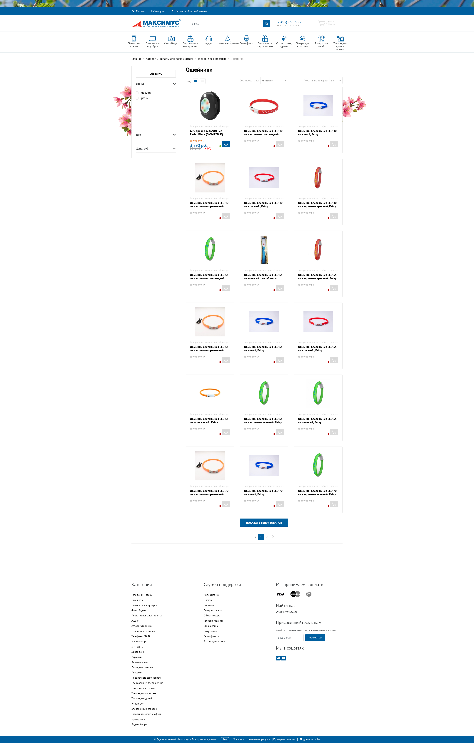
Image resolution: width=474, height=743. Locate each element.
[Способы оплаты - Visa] (280, 594)
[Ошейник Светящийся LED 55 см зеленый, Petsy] (318, 393)
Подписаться (315, 637)
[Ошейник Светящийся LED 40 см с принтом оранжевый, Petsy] (210, 178)
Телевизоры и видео (143, 631)
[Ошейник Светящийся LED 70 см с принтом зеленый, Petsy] (318, 465)
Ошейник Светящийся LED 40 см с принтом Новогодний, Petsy (263, 134)
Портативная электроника (146, 615)
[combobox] (274, 80)
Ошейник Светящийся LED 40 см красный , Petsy (263, 204)
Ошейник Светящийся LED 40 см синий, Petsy (317, 132)
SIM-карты (137, 646)
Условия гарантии (214, 620)
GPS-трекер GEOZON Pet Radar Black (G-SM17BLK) (206, 132)
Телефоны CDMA (140, 636)
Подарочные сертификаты (146, 677)
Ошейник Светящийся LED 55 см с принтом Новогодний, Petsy (209, 278)
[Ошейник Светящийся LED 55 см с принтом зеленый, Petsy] (264, 393)
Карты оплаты (139, 662)
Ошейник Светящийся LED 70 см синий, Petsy (263, 492)
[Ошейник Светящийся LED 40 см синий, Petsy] (318, 106)
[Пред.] (255, 537)
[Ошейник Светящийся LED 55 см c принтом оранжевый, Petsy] (210, 322)
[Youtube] (283, 657)
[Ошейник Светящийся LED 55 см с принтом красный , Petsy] (318, 250)
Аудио (135, 620)
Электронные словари (144, 708)
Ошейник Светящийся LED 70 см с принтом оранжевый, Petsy (209, 494)
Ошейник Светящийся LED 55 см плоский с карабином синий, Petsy (263, 278)
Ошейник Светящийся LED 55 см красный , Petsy (317, 348)
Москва (140, 11)
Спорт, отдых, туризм (143, 688)
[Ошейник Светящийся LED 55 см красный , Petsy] (318, 322)
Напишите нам (212, 594)
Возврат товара (213, 610)
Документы (210, 631)
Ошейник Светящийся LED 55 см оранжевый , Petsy (209, 420)
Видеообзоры (139, 724)
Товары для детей (141, 698)
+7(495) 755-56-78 (289, 22)
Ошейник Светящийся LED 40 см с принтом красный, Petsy (317, 204)
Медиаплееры (139, 641)
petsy (144, 97)
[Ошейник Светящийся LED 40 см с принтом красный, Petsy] (318, 178)
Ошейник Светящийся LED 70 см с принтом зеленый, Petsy (317, 492)
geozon (146, 92)
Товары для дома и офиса (205, 126)
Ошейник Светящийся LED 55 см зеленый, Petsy (317, 420)
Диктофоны (138, 651)
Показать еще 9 (264, 522)
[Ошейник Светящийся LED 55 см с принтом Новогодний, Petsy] (210, 250)
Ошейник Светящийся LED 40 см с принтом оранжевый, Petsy (209, 206)
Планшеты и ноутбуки (144, 605)
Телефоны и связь (141, 594)
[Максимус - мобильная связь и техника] (156, 23)
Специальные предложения (147, 683)
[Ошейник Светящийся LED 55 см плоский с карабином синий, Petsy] (264, 250)
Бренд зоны (138, 719)
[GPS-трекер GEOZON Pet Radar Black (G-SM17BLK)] (210, 106)
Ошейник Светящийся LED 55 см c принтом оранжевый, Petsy (209, 350)
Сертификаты (211, 636)
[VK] (278, 657)
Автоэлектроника (141, 626)
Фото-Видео (138, 610)
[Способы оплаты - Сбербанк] (309, 594)
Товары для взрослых (143, 693)
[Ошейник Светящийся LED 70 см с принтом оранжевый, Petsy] (210, 465)
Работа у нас (158, 11)
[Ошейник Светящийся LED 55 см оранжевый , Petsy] (210, 393)
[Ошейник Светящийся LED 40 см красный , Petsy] (264, 178)
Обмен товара (212, 615)
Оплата (208, 600)
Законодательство (214, 641)
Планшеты (137, 600)
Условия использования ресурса (251, 739)
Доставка (209, 605)
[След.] (273, 537)
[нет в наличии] (280, 144)
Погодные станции (142, 667)
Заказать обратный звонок (191, 11)
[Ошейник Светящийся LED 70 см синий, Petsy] (264, 465)
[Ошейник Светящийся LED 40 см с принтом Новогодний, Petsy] (264, 106)
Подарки (136, 672)
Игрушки (136, 657)
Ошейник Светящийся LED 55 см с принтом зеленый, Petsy (263, 420)
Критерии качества (284, 739)
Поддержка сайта (310, 739)
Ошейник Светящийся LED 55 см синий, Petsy (263, 348)
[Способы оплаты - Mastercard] (295, 594)
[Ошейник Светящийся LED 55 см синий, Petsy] (264, 322)
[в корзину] (226, 144)
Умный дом (137, 703)
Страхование (211, 626)
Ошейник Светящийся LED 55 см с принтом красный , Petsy (317, 276)
